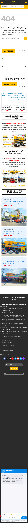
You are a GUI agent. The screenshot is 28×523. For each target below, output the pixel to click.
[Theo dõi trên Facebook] (4, 358)
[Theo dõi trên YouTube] (18, 358)
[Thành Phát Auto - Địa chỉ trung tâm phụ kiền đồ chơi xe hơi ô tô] (14, 2)
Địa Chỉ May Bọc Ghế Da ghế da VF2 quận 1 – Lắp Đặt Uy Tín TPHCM (7, 107)
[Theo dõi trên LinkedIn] (15, 358)
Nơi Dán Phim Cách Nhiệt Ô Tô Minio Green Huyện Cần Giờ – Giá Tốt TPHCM (20, 107)
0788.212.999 (16, 331)
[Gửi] (25, 6)
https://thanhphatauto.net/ (13, 334)
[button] (2, 2)
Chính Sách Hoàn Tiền (7, 350)
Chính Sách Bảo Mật (7, 343)
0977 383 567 (8, 265)
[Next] (25, 69)
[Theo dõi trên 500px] (20, 358)
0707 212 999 (8, 235)
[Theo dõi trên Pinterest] (12, 358)
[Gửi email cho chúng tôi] (10, 358)
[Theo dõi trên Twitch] (23, 358)
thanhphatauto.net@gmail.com (13, 336)
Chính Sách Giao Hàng (8, 345)
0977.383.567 (9, 331)
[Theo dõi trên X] (7, 358)
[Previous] (2, 69)
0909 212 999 (8, 205)
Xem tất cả (22, 51)
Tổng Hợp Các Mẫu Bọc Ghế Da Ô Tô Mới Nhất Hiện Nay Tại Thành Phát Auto (14, 79)
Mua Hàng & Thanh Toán (8, 348)
